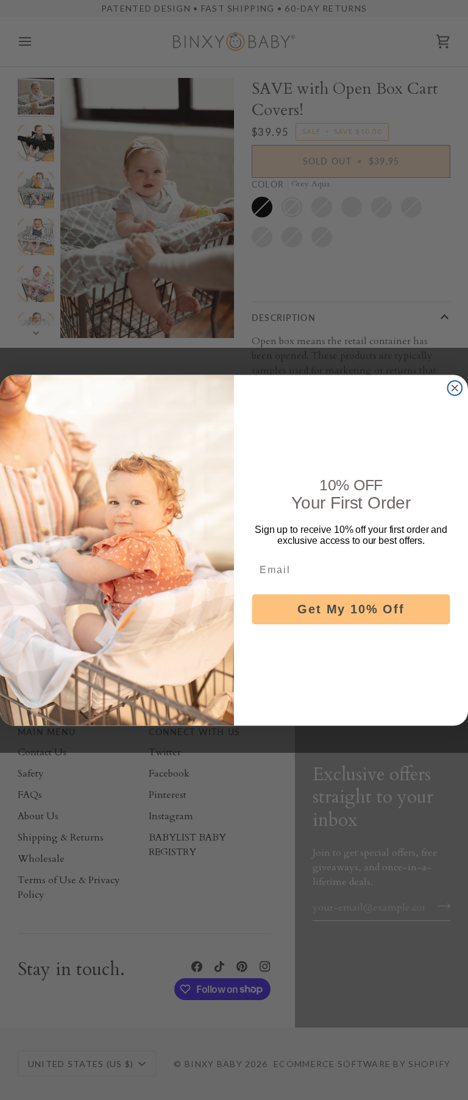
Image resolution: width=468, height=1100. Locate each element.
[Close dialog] (455, 388)
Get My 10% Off (350, 609)
